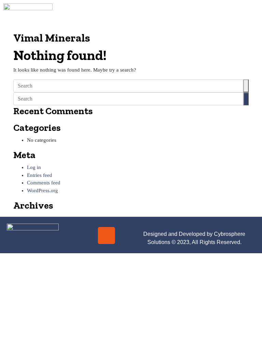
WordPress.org (42, 190)
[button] (158, 15)
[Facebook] (86, 235)
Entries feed (39, 175)
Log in (34, 167)
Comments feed (43, 182)
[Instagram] (106, 235)
